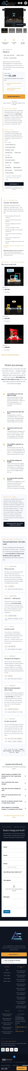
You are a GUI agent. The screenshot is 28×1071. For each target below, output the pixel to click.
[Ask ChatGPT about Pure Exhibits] (3, 1049)
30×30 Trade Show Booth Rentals (21, 998)
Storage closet (8, 152)
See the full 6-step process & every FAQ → (14, 816)
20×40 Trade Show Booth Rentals (21, 989)
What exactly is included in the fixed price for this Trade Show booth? (11, 776)
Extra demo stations (10, 160)
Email (6, 855)
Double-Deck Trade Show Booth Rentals (21, 1007)
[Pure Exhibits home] (16, 937)
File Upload (7, 880)
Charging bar (16, 162)
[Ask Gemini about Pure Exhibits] (11, 1049)
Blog (7, 970)
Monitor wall (8, 162)
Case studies (7, 978)
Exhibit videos (7, 981)
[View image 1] (4, 30)
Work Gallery (7, 975)
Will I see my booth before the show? (11, 795)
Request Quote (21, 24)
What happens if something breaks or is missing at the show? (12, 808)
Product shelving (9, 172)
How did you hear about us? (13, 872)
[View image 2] (12, 30)
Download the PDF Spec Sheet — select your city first (15, 524)
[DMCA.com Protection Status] (7, 1059)
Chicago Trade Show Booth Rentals (7, 1015)
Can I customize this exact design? (10, 783)
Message (7, 897)
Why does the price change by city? (11, 789)
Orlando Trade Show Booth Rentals (7, 1028)
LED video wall (8, 157)
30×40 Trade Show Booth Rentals (21, 1002)
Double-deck (18, 152)
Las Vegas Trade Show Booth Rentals (7, 1023)
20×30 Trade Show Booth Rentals (21, 985)
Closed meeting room (10, 144)
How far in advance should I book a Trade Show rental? (12, 802)
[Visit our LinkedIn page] (19, 3)
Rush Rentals (7, 972)
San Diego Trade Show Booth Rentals (7, 1032)
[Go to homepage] (3, 3)
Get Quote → (21, 1068)
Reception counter (9, 149)
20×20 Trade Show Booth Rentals (21, 980)
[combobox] (14, 875)
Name (6, 847)
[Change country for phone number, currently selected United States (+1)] (5, 867)
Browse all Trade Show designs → (10, 354)
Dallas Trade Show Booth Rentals (7, 1019)
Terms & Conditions (5, 1065)
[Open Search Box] (21, 3)
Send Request (14, 184)
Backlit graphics (17, 167)
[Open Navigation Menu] (25, 3)
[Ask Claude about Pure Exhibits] (7, 1049)
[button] (14, 17)
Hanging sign (8, 167)
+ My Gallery (14, 101)
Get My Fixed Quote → (14, 96)
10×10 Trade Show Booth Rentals (21, 971)
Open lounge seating (10, 147)
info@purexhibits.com (21, 1027)
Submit (7, 911)
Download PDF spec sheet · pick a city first (14, 89)
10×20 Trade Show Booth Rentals (21, 976)
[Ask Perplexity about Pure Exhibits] (16, 1049)
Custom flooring (18, 170)
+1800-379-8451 (11, 4)
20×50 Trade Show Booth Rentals (21, 993)
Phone (5, 863)
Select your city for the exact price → (13, 84)
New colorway (8, 170)
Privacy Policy (16, 1065)
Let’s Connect (21, 1014)
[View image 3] (19, 30)
